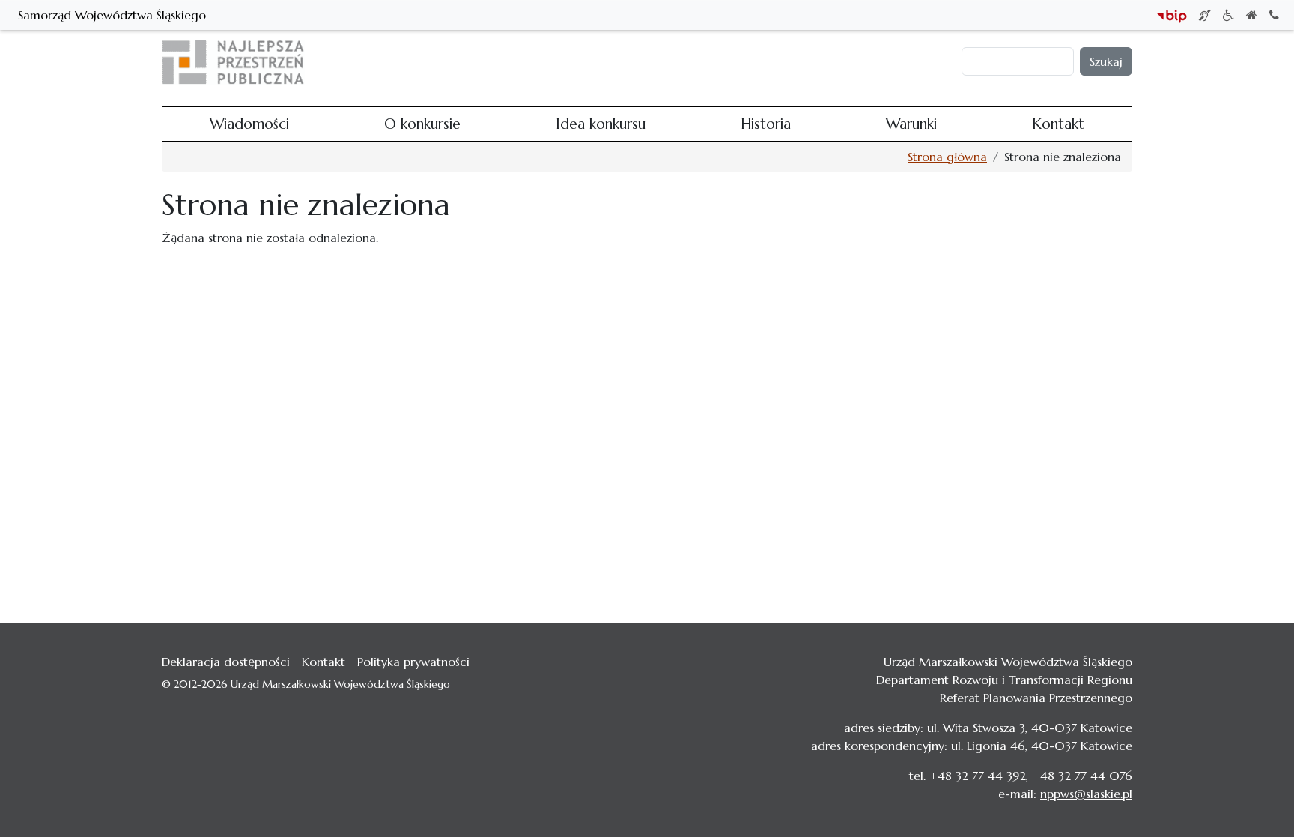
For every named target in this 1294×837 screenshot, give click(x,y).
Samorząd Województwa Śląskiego (112, 14)
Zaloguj (934, 62)
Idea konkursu (695, 62)
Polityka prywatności (413, 661)
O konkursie (613, 62)
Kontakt (878, 62)
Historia (767, 62)
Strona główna (947, 156)
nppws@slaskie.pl (1086, 793)
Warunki (822, 62)
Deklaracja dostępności (226, 661)
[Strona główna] (239, 62)
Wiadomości (533, 62)
